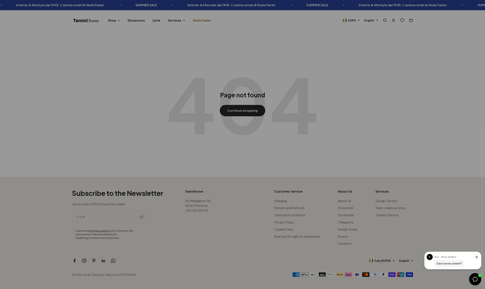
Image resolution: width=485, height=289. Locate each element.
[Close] (474, 136)
